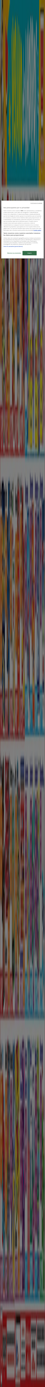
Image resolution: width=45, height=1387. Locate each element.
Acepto (30, 253)
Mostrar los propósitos (14, 253)
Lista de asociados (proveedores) (13, 246)
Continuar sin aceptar (36, 203)
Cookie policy (37, 230)
